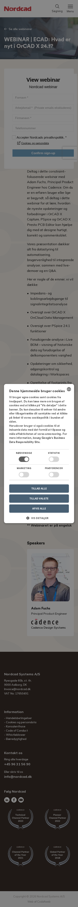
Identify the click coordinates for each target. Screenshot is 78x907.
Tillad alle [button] (39, 488)
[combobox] (69, 389)
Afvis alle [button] (39, 508)
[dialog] (39, 453)
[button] (39, 519)
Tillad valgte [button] (39, 498)
